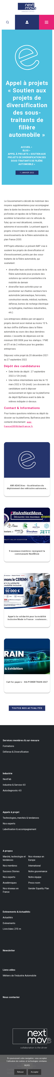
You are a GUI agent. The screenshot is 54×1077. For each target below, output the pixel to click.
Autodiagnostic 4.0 (12, 790)
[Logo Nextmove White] (32, 1039)
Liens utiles (9, 970)
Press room (34, 882)
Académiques (10, 882)
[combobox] (7, 22)
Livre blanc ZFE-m (12, 929)
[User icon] (27, 22)
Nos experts (9, 823)
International (34, 865)
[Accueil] (27, 7)
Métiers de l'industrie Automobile (19, 975)
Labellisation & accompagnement (19, 829)
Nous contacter (11, 997)
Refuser (20, 1072)
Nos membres (10, 865)
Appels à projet (11, 812)
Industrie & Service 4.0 (14, 784)
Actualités (8, 917)
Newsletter (9, 950)
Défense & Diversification (16, 751)
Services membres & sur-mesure (21, 740)
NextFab (7, 779)
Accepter (34, 1072)
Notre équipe (34, 877)
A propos (8, 851)
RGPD (27, 1065)
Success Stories (11, 871)
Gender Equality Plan (38, 888)
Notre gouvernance (37, 871)
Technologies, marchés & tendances (21, 818)
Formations (8, 746)
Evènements (9, 923)
